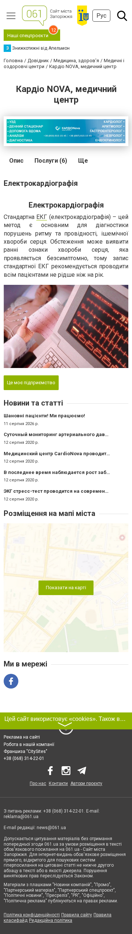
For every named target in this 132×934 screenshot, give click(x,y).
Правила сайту (76, 914)
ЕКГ (41, 216)
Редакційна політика (50, 920)
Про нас (38, 783)
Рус (101, 15)
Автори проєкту (86, 783)
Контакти (58, 783)
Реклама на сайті (22, 737)
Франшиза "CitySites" (25, 751)
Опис (16, 160)
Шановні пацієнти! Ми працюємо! (44, 415)
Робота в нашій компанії (29, 744)
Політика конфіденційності (32, 914)
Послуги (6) (50, 160)
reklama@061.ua (21, 816)
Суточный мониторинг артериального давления (61, 434)
